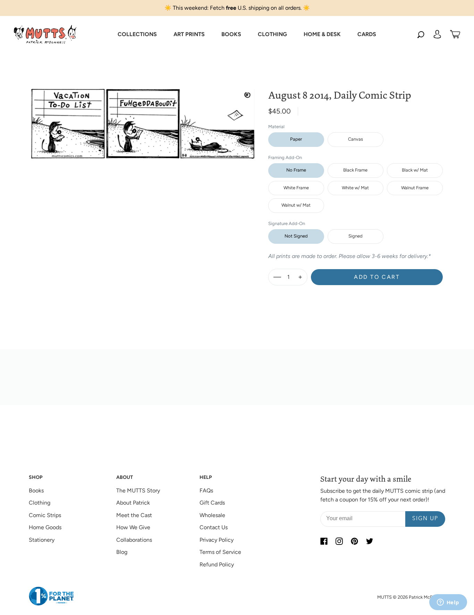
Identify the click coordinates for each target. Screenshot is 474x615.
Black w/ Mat (415, 170)
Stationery (41, 540)
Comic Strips (45, 515)
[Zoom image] (143, 118)
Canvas (355, 139)
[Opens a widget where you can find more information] (448, 603)
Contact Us (214, 527)
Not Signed (296, 236)
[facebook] (323, 541)
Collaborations (134, 540)
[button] (137, 34)
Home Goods (45, 527)
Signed (355, 236)
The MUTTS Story (138, 490)
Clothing (39, 502)
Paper (296, 139)
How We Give (133, 527)
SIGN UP (425, 519)
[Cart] (455, 34)
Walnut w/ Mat (296, 205)
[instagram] (339, 541)
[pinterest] (354, 541)
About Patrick (133, 502)
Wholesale (212, 515)
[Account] (437, 34)
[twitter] (369, 541)
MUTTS (384, 597)
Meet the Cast (134, 515)
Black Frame (355, 170)
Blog (121, 552)
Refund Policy (217, 564)
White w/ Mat (355, 187)
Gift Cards (212, 502)
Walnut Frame (415, 187)
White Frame (296, 187)
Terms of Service (220, 552)
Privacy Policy (217, 540)
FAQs (206, 490)
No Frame (296, 170)
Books (36, 490)
